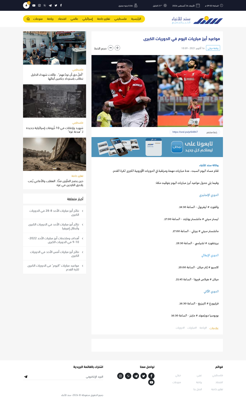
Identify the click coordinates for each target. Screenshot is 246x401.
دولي (178, 374)
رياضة (50, 18)
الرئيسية (136, 18)
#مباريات (192, 327)
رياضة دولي (213, 48)
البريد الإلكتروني (94, 376)
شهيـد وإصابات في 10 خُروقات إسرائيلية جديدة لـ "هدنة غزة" (54, 129)
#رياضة (203, 327)
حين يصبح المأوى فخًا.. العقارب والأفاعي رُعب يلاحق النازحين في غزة (55, 182)
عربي (199, 374)
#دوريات (180, 327)
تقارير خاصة (103, 18)
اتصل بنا (197, 388)
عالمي (74, 18)
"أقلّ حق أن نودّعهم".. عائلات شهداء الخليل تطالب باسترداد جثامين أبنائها (57, 76)
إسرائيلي (87, 18)
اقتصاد (62, 18)
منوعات (38, 18)
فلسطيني (120, 18)
